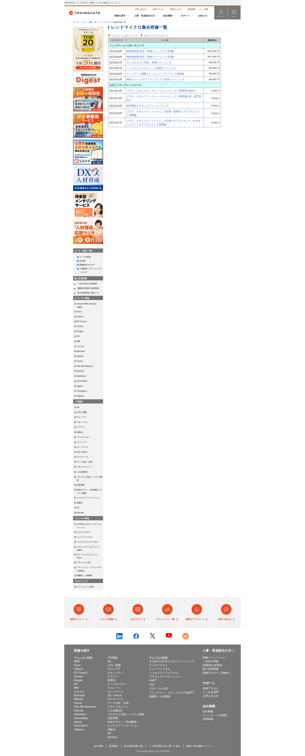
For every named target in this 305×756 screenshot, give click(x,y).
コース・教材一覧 (89, 21)
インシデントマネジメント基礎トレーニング (151, 68)
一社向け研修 (211, 661)
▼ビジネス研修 (81, 518)
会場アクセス (158, 9)
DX (109, 661)
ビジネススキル (158, 665)
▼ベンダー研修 (81, 297)
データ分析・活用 (118, 703)
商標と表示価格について (198, 746)
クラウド (112, 676)
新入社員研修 (80, 278)
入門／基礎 (114, 665)
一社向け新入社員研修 (87, 283)
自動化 (111, 729)
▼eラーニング (81, 581)
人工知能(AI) (114, 710)
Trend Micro (81, 725)
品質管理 (112, 718)
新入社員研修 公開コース (88, 292)
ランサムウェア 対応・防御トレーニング (149, 62)
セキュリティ (115, 672)
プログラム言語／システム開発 (126, 714)
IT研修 (114, 657)
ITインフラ (113, 668)
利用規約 (113, 746)
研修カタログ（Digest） (217, 672)
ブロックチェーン (118, 706)
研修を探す (120, 15)
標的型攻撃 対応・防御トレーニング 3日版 (150, 56)
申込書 (82, 260)
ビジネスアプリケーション (123, 725)
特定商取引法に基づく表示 (166, 746)
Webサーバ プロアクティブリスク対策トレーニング (155, 79)
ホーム (76, 21)
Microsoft (79, 695)
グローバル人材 (158, 688)
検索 (206, 9)
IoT (109, 733)
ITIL (152, 684)
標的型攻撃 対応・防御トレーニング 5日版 (150, 51)
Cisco (77, 665)
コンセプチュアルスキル (163, 672)
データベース (115, 699)
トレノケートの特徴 (214, 715)
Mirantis (78, 699)
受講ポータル (176, 9)
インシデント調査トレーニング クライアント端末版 (155, 73)
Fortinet (78, 676)
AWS (77, 661)
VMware (79, 729)
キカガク (79, 691)
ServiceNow (81, 718)
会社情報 (167, 15)
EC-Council (80, 672)
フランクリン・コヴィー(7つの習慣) (171, 692)
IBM (76, 687)
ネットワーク (115, 691)
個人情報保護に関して (135, 746)
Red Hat (78, 710)
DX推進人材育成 (212, 665)
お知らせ (202, 15)
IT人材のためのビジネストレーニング (171, 661)
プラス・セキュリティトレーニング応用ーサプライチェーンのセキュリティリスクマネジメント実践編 (164, 122)
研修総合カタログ (87, 264)
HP (76, 684)
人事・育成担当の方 (144, 15)
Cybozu (78, 668)
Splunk (78, 721)
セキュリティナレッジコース (156, 35)
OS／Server (114, 695)
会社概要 (208, 711)
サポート (185, 15)
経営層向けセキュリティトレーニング (148, 105)
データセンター (116, 684)
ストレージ (114, 687)
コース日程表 (85, 256)
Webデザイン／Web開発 (122, 721)
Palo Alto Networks (85, 706)
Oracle (78, 703)
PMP (153, 680)
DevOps (112, 737)
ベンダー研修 (84, 657)
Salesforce (80, 714)
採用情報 (191, 9)
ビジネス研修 (160, 657)
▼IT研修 (78, 401)
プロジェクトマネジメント (165, 676)
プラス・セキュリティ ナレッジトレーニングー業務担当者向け (161, 90)
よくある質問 (211, 692)
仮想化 (111, 680)
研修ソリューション (214, 657)
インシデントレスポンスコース (124, 35)
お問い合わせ (140, 9)
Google (78, 680)
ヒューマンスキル (159, 668)
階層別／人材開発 (159, 696)
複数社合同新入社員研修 (88, 288)
